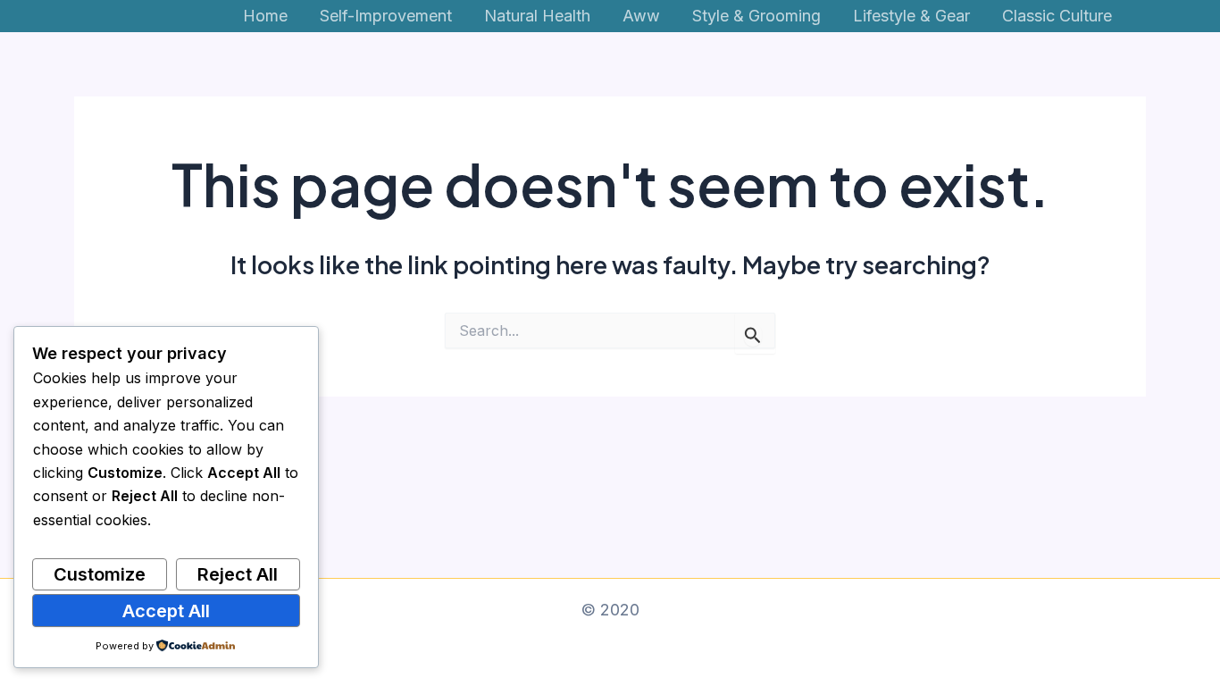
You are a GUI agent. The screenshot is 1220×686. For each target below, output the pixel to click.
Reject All (237, 574)
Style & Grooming (756, 15)
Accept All (166, 611)
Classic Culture (1057, 15)
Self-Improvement (386, 15)
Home (265, 15)
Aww (641, 15)
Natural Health (537, 15)
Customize (100, 574)
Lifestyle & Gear (911, 15)
